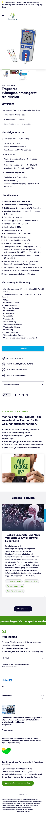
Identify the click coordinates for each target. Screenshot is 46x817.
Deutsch (22, 794)
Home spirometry (14, 581)
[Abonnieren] (42, 658)
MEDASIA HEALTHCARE (14, 799)
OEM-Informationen (11, 384)
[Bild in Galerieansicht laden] (6, 74)
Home (3, 85)
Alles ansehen (22, 609)
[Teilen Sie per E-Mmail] (27, 395)
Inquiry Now (23, 348)
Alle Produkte (11, 85)
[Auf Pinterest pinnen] (19, 395)
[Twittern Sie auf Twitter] (23, 395)
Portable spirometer (15, 586)
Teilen (8, 395)
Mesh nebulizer (31, 581)
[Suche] (40, 16)
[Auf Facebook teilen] (15, 395)
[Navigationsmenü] (3, 16)
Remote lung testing (15, 591)
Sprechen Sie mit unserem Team (18, 783)
